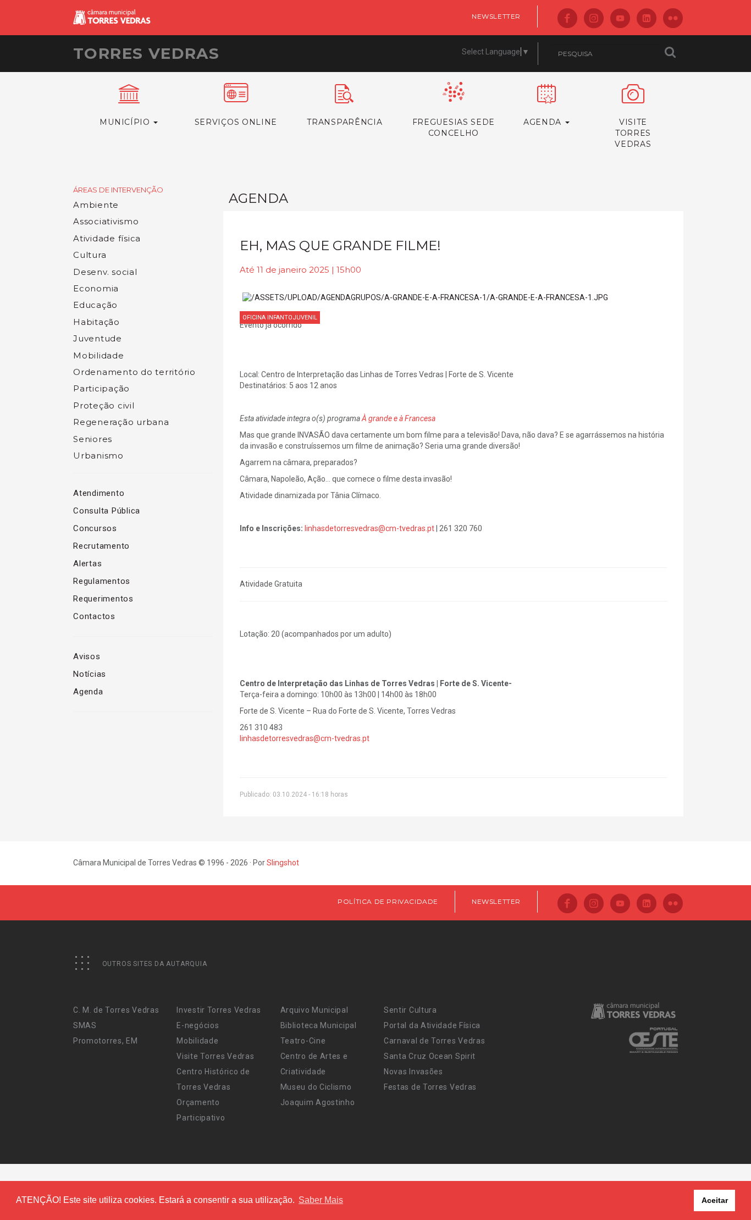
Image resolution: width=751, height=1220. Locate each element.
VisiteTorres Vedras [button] (633, 133)
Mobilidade (98, 355)
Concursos (95, 528)
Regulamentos (101, 581)
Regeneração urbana (121, 422)
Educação (95, 305)
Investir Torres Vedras (218, 1010)
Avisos (87, 656)
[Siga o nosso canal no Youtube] (620, 19)
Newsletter (496, 16)
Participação (101, 388)
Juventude (97, 338)
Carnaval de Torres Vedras (434, 1040)
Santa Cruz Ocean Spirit (430, 1056)
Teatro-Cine (303, 1040)
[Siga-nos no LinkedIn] (646, 19)
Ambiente (96, 205)
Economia (96, 288)
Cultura (89, 255)
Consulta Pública (106, 511)
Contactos (94, 616)
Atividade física (107, 238)
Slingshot (283, 862)
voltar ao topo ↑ (700, 1187)
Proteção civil (104, 405)
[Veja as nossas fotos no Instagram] (594, 19)
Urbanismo (98, 455)
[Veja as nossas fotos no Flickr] (673, 19)
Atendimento (98, 493)
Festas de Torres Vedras (430, 1087)
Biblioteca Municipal (318, 1025)
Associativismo (106, 221)
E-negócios (197, 1025)
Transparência (344, 122)
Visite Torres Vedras (215, 1056)
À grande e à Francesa (398, 418)
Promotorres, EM (105, 1040)
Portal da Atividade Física (432, 1025)
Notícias (89, 674)
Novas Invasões (413, 1071)
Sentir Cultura (410, 1010)
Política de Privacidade (388, 901)
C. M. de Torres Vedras (116, 1010)
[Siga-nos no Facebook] (567, 19)
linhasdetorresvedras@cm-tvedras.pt (369, 528)
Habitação (96, 322)
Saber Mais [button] (321, 1200)
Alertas (87, 563)
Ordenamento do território (134, 372)
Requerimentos (103, 599)
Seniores (92, 439)
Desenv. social (105, 272)
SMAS (85, 1025)
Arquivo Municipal (314, 1010)
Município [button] (126, 122)
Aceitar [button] (715, 1200)
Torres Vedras (146, 53)
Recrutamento (101, 546)
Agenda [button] (543, 122)
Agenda (88, 692)
